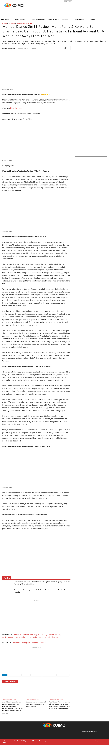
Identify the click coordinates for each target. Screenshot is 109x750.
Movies (35, 741)
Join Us (45, 48)
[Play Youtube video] (36, 557)
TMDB (4, 743)
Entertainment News (9, 699)
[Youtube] (17, 733)
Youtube (43, 642)
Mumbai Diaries (36, 675)
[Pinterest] (11, 733)
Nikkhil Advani (16, 108)
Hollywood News (38, 19)
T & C (91, 741)
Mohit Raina (26, 675)
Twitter (35, 642)
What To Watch (54, 19)
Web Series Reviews (24, 23)
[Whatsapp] (11, 671)
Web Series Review (63, 675)
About (75, 741)
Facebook (16, 642)
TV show (41, 741)
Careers (86, 741)
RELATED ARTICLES (10, 681)
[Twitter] (7, 671)
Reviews (12, 23)
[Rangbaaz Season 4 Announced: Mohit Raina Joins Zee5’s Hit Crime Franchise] (36, 693)
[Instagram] (8, 733)
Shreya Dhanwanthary (49, 675)
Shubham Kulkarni (9, 48)
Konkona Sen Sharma (15, 675)
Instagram (26, 642)
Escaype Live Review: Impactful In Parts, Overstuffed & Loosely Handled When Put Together (40, 591)
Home (4, 23)
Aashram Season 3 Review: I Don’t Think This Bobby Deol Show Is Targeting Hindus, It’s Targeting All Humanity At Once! (42, 583)
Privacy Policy (98, 741)
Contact (81, 741)
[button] (66, 48)
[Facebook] (4, 671)
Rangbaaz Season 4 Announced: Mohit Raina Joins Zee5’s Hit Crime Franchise (36, 704)
